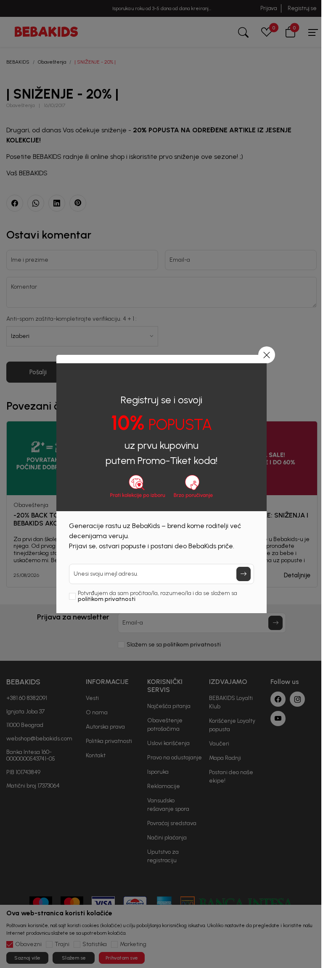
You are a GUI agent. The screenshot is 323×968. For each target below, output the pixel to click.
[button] (266, 354)
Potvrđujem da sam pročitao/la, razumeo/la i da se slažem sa (157, 596)
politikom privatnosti (106, 599)
